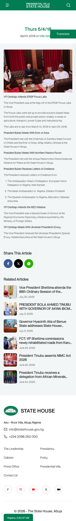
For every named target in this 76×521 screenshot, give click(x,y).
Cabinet (8, 457)
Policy (44, 457)
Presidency (47, 449)
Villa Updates (47, 36)
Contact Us (11, 475)
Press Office (11, 466)
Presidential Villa (50, 466)
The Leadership (13, 449)
